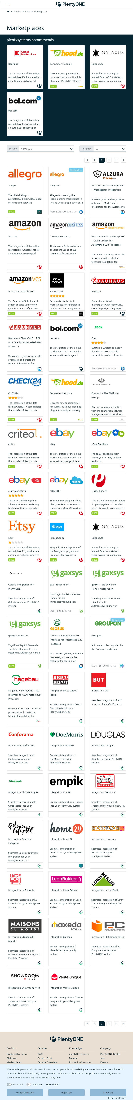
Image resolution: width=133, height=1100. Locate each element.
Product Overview (17, 1053)
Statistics (37, 1084)
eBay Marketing (17, 490)
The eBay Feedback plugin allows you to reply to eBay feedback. (106, 457)
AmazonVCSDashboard (21, 291)
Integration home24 (61, 839)
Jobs (102, 1058)
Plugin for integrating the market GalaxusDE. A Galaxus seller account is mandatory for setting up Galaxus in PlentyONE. (106, 81)
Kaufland (13, 63)
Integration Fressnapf (103, 792)
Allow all (108, 1092)
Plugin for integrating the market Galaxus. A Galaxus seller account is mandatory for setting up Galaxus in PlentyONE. (106, 555)
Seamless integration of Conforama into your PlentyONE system (21, 759)
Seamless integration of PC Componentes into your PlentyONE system (105, 950)
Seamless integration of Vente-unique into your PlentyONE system (66, 1001)
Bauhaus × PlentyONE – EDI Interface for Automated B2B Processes (24, 342)
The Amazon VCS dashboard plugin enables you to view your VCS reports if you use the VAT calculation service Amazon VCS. (23, 308)
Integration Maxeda (61, 936)
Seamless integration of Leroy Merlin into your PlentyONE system (107, 903)
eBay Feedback (99, 444)
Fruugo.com (57, 537)
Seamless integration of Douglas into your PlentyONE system (107, 759)
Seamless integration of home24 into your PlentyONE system (65, 852)
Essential (18, 1084)
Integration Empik (60, 792)
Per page (87, 148)
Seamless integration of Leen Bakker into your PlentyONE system (65, 903)
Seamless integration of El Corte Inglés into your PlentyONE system (22, 805)
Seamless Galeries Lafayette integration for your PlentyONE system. (23, 856)
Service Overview (47, 1062)
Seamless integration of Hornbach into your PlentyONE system (104, 852)
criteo (11, 444)
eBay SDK (55, 490)
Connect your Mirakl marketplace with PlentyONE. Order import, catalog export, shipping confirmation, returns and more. (108, 308)
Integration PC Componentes (107, 936)
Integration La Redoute (21, 890)
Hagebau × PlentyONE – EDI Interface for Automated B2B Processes (24, 694)
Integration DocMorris (62, 745)
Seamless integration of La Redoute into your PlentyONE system (24, 903)
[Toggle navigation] (8, 4)
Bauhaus (96, 291)
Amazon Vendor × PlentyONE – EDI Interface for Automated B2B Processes (107, 240)
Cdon (94, 338)
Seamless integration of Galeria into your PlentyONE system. (23, 602)
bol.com (12, 110)
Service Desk (45, 1058)
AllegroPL (55, 185)
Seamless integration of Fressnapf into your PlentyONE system (108, 805)
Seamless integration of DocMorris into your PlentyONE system (62, 759)
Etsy (10, 537)
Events (104, 1062)
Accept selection (25, 1092)
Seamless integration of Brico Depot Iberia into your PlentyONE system (65, 708)
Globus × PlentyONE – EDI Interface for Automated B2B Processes (66, 639)
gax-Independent (59, 584)
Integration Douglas (102, 745)
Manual (73, 1058)
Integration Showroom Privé (24, 987)
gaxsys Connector (18, 635)
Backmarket (56, 291)
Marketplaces (40, 11)
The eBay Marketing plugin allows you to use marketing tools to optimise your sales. (23, 504)
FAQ (40, 1053)
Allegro (12, 185)
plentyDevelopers (79, 1053)
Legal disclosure (117, 1097)
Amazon (12, 236)
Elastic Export (99, 490)
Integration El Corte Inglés (23, 792)
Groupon (96, 635)
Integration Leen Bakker (63, 890)
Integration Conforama (21, 745)
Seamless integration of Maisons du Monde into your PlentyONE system (23, 954)
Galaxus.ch (97, 537)
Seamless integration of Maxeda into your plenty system (63, 950)
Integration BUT (100, 690)
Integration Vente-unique (64, 987)
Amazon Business (60, 236)
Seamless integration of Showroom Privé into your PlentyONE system (22, 1001)
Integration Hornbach (103, 839)
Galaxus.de (97, 63)
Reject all (66, 1092)
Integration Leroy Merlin (105, 890)
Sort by (13, 148)
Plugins (17, 11)
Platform (11, 1058)
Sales (27, 11)
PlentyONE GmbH (110, 1053)
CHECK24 (13, 393)
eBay (52, 444)
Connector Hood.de (61, 63)
